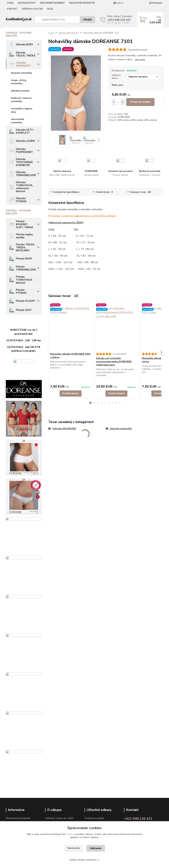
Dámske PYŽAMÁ (21, 200)
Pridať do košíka (140, 102)
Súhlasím (95, 848)
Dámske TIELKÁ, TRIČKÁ (25, 54)
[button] (90, 403)
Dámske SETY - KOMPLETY (25, 131)
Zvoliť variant (70, 393)
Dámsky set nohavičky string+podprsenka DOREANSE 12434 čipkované (114, 361)
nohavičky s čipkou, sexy (22, 110)
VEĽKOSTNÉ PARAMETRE (82, 2)
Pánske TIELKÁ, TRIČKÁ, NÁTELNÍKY (25, 247)
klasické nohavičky (21, 72)
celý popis (140, 59)
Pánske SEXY (24, 310)
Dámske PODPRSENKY (24, 150)
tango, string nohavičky (18, 82)
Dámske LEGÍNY (25, 141)
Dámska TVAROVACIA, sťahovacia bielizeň (24, 187)
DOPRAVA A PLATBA (32, 8)
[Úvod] (19, 19)
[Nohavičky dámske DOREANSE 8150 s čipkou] (70, 327)
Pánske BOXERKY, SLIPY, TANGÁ (24, 224)
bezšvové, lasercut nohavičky (21, 99)
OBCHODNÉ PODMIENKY (52, 2)
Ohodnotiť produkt (137, 49)
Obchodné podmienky (18, 818)
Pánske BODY (24, 258)
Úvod (51, 32)
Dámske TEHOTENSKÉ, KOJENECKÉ (24, 162)
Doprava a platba (94, 818)
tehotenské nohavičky (17, 121)
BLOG (50, 8)
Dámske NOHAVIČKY (23, 64)
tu (98, 859)
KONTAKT (12, 8)
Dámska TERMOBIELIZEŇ (26, 174)
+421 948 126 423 (119, 20)
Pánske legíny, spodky (24, 236)
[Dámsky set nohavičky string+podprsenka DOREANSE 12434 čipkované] (116, 327)
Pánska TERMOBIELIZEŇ (26, 268)
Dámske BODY (24, 44)
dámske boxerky (20, 90)
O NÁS (10, 2)
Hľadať (87, 19)
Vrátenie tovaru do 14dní (59, 818)
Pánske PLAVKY (25, 301)
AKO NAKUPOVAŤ (27, 2)
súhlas (69, 834)
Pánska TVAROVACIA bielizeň (24, 279)
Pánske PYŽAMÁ (21, 291)
